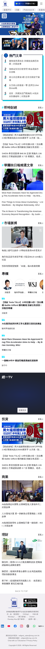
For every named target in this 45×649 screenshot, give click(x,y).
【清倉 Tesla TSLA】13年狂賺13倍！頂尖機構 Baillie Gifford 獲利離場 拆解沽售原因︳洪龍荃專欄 (22, 146)
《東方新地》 (22, 617)
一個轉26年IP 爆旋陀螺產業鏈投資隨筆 (20, 360)
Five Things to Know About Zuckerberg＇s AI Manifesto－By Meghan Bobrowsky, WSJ (22, 203)
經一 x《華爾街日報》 (27, 4)
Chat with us (12, 640)
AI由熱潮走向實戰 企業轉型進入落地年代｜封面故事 (22, 505)
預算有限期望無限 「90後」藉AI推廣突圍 (21, 266)
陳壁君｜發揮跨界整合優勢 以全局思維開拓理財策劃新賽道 (22, 573)
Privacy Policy (32, 640)
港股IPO (7, 10)
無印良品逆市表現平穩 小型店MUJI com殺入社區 (22, 258)
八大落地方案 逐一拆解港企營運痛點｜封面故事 (22, 515)
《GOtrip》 (26, 614)
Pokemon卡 (29, 10)
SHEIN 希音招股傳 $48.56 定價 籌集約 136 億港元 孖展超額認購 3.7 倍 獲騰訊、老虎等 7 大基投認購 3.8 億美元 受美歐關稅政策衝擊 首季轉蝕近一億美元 (22, 155)
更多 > (40, 107)
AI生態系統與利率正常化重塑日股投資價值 (21, 324)
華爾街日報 (32, 292)
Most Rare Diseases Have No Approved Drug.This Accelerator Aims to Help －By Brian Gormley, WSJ (22, 194)
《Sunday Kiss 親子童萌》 (16, 619)
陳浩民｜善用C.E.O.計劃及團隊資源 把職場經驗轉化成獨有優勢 (22, 563)
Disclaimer (22, 640)
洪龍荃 (7, 292)
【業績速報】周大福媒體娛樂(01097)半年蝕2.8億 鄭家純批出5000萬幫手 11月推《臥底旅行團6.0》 (22, 136)
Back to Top (21, 591)
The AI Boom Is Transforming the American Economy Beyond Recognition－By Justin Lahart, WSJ (22, 213)
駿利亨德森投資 (20, 292)
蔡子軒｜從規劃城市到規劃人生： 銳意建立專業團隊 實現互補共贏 (22, 582)
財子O (4, 365)
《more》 (31, 617)
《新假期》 (16, 614)
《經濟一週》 (32, 619)
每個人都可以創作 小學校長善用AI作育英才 (22, 250)
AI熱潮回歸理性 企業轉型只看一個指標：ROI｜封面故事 (22, 524)
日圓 (17, 10)
